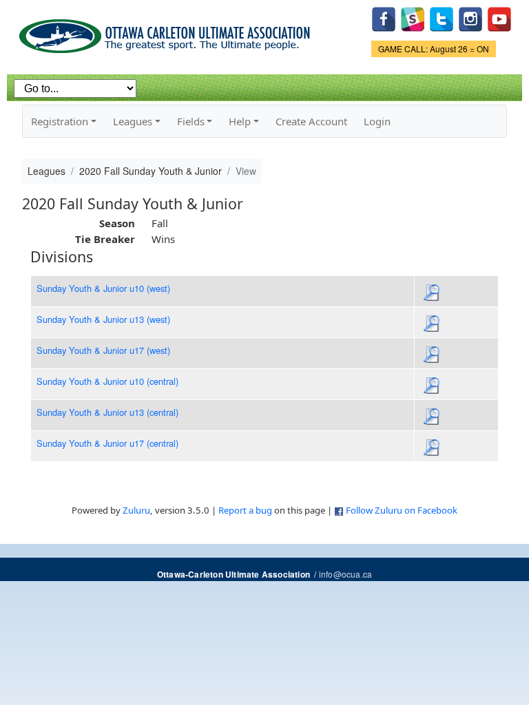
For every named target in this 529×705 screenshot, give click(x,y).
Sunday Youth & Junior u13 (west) (103, 319)
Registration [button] (59, 121)
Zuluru (136, 510)
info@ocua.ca (345, 574)
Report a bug (245, 510)
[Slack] (412, 17)
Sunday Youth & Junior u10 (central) (107, 381)
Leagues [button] (132, 121)
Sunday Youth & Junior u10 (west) (103, 288)
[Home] (167, 31)
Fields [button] (191, 121)
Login (377, 121)
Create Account (311, 121)
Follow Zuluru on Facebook (401, 510)
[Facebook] (383, 17)
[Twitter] (441, 17)
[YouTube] (499, 17)
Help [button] (240, 121)
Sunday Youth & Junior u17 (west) (103, 350)
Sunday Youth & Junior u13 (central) (107, 412)
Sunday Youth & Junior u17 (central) (107, 443)
